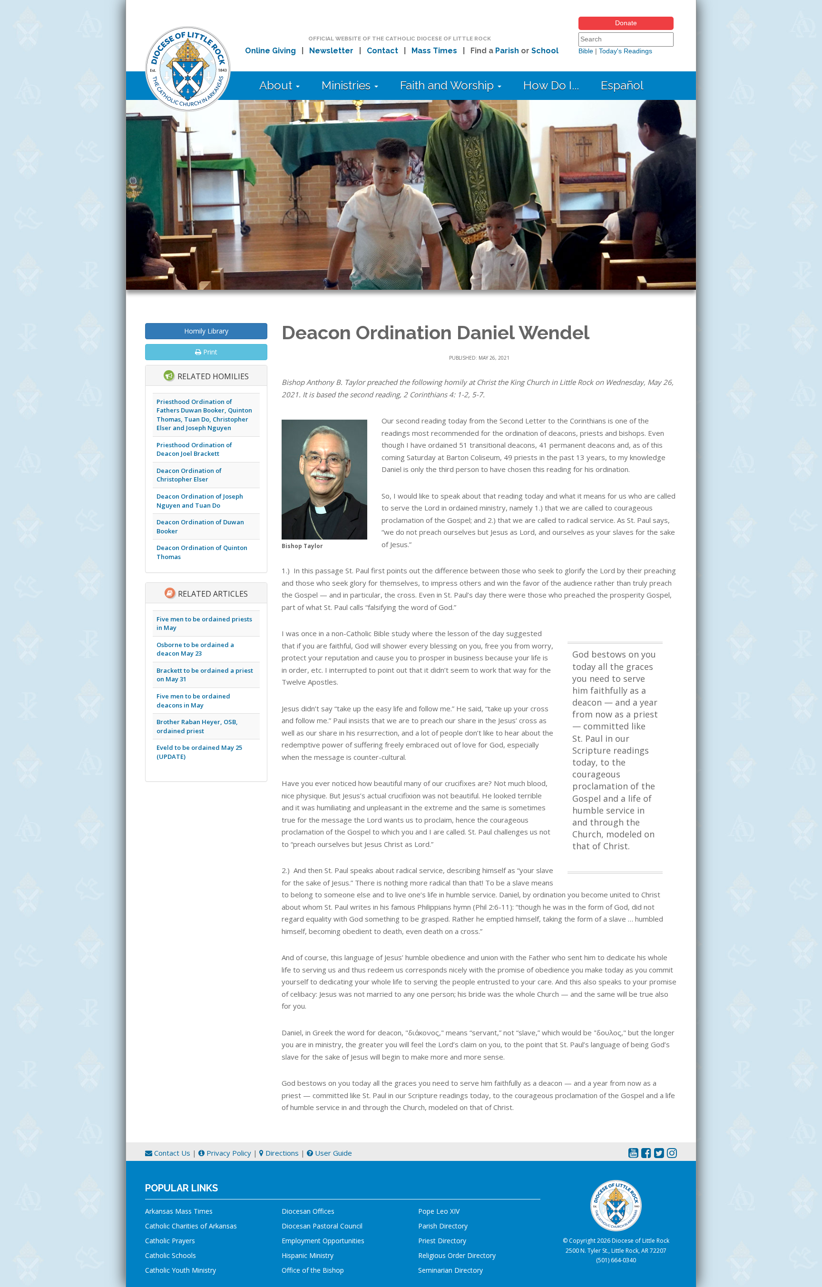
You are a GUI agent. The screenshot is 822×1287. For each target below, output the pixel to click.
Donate (626, 23)
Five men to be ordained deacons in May (193, 700)
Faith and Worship (448, 85)
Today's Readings (625, 51)
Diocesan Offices (308, 1211)
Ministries (347, 85)
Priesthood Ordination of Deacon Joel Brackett (194, 449)
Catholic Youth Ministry (180, 1270)
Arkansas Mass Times (179, 1211)
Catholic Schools (170, 1255)
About (277, 85)
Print (209, 351)
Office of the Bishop (313, 1270)
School (544, 50)
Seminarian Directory (450, 1270)
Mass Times (434, 50)
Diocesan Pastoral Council (322, 1225)
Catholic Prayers (170, 1240)
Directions (281, 1153)
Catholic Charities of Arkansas (191, 1225)
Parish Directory (443, 1225)
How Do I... (551, 85)
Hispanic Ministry (307, 1255)
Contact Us (171, 1153)
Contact (382, 50)
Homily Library (206, 330)
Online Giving (270, 50)
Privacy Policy (228, 1153)
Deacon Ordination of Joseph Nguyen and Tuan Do (200, 501)
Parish (507, 50)
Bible (585, 51)
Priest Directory (442, 1240)
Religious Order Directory (457, 1255)
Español (622, 85)
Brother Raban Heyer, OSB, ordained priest (197, 726)
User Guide (332, 1153)
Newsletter (331, 50)
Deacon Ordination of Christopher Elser (189, 475)
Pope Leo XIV (439, 1211)
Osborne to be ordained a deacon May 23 (195, 649)
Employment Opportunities (323, 1240)
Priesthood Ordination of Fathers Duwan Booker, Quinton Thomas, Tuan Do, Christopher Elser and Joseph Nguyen (204, 414)
